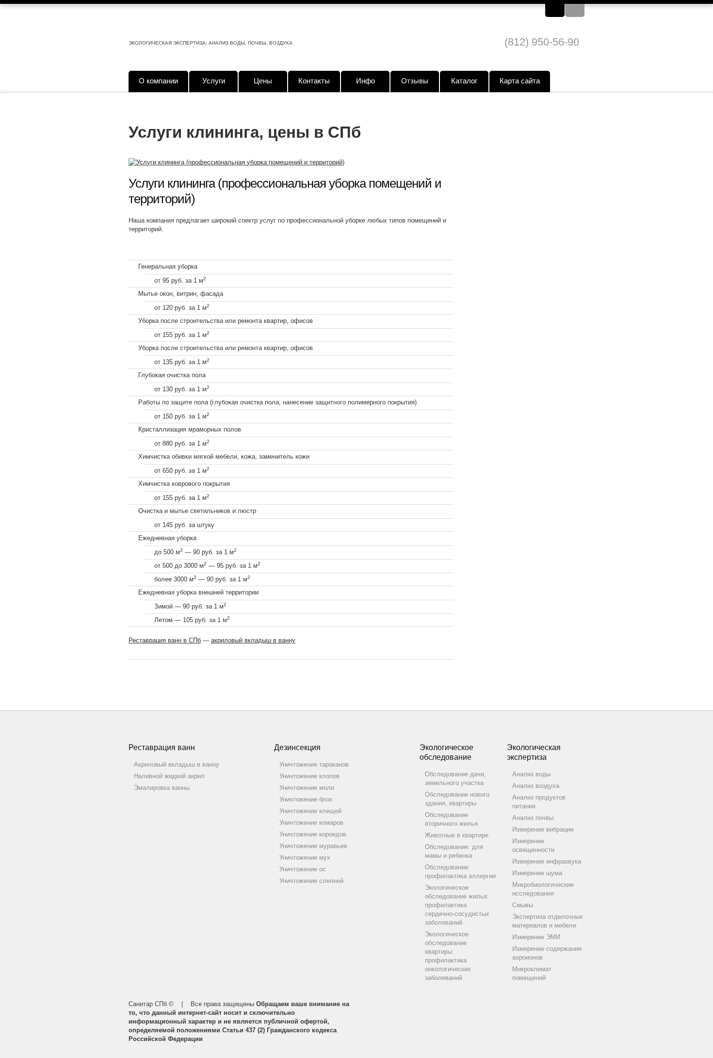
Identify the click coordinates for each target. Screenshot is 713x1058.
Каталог (464, 81)
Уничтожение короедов (312, 834)
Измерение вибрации (542, 829)
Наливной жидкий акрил (169, 776)
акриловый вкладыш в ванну (253, 640)
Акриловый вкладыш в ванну (176, 764)
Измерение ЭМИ (536, 937)
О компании (158, 81)
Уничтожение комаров (311, 822)
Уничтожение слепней (311, 880)
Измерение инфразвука (546, 861)
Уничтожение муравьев (313, 846)
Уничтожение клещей (310, 811)
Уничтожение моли (306, 787)
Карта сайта (520, 81)
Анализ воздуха (535, 785)
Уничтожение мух (304, 857)
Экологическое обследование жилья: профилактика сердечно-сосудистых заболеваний (457, 905)
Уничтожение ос (302, 869)
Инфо (365, 81)
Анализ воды (531, 774)
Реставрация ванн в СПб (165, 640)
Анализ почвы (532, 817)
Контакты (314, 81)
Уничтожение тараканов (314, 764)
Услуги (213, 81)
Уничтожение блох (306, 799)
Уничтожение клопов (309, 776)
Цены (263, 81)
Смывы (522, 905)
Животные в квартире (456, 835)
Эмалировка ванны (162, 787)
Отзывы (414, 81)
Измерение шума (537, 873)
